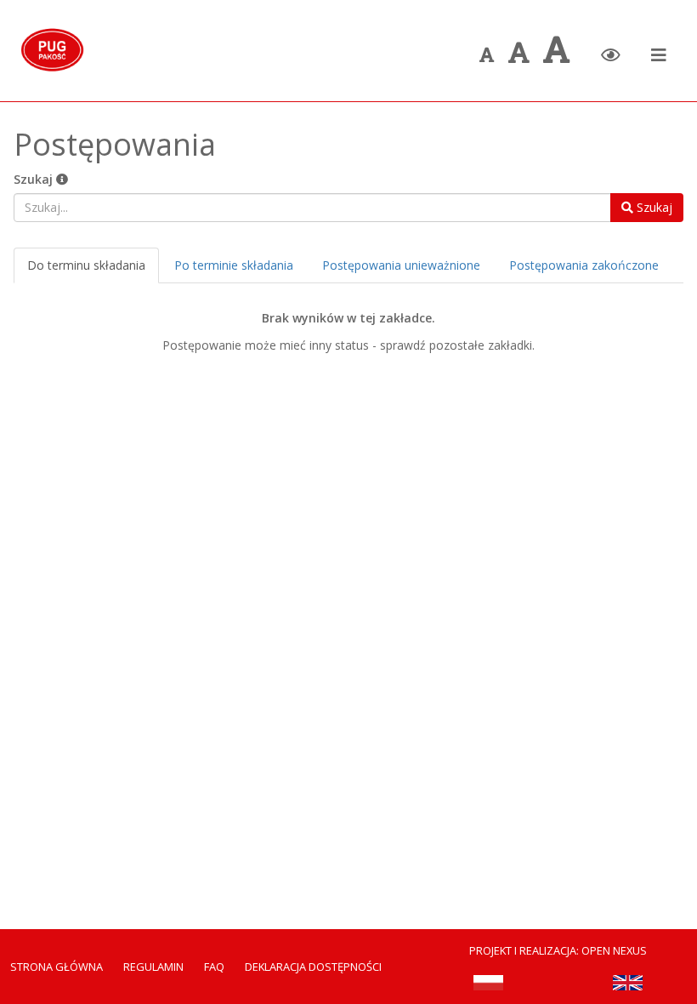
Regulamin (153, 966)
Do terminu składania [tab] (86, 265)
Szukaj (35, 179)
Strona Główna (56, 966)
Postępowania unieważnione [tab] (401, 265)
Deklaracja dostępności (313, 966)
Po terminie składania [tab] (233, 265)
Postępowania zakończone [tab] (584, 265)
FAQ (214, 966)
